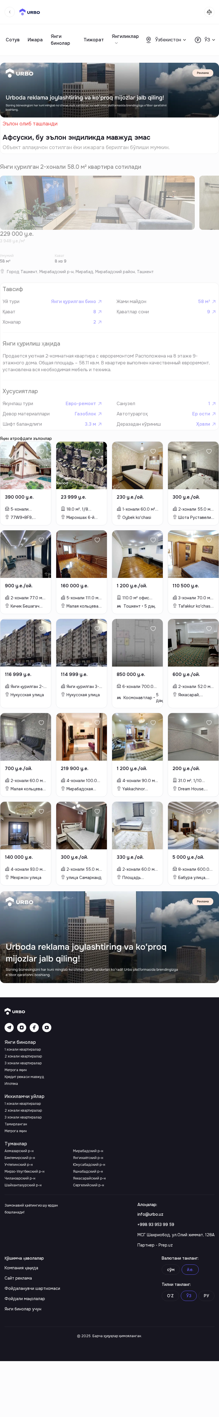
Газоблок (85, 414)
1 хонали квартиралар (23, 1049)
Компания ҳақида (21, 1267)
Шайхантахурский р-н (23, 1185)
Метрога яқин (16, 1070)
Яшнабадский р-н (88, 1171)
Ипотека (11, 1083)
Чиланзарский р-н (20, 1178)
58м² (204, 301)
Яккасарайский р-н (89, 1178)
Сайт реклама (18, 1278)
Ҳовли (203, 424)
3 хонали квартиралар (23, 1063)
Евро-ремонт (81, 404)
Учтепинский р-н (19, 1164)
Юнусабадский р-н (89, 1164)
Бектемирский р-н (20, 1158)
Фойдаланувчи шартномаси (32, 1288)
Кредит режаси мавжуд (24, 1077)
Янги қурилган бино (73, 301)
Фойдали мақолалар (25, 1298)
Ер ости (201, 414)
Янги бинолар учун (23, 1309)
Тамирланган (16, 1124)
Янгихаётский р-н (88, 1158)
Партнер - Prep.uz (155, 1245)
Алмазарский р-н (19, 1151)
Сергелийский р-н (88, 1185)
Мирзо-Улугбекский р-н (24, 1171)
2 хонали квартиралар (23, 1056)
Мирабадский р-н (88, 1151)
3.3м (90, 424)
